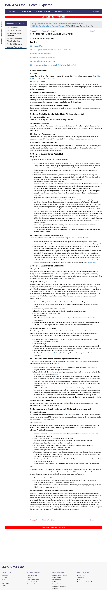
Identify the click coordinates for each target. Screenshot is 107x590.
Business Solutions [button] (42, 11)
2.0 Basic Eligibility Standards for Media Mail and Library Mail (50, 50)
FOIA (78, 579)
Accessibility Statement (83, 584)
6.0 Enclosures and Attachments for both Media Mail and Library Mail (53, 65)
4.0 (74, 145)
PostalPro (54, 588)
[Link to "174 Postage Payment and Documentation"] (92, 31)
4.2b (99, 244)
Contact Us (5, 575)
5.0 (90, 145)
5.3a (54, 353)
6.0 (59, 363)
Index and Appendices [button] (14, 47)
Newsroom (30, 577)
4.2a (82, 248)
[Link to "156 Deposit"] (33, 31)
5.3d (63, 353)
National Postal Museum (58, 584)
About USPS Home (32, 575)
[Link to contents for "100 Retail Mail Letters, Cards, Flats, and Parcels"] (45, 31)
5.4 (80, 415)
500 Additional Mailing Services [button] (14, 34)
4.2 (65, 415)
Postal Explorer (40, 4)
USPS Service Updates (33, 579)
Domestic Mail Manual (15, 23)
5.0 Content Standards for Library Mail (42, 61)
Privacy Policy (81, 575)
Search (97, 11)
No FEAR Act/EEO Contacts (84, 582)
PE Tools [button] (12, 11)
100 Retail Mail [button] (12, 27)
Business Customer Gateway (60, 575)
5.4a (55, 374)
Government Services (33, 584)
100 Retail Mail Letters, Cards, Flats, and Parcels (47, 26)
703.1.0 (79, 274)
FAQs (3, 579)
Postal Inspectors (56, 577)
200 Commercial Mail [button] (14, 30)
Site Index (4, 577)
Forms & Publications (33, 582)
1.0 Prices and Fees (36, 46)
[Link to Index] (53, 31)
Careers (4, 585)
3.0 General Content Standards (40, 53)
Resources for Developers (59, 586)
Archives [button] (58, 11)
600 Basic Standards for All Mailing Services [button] (15, 39)
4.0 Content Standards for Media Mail (42, 57)
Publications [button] (26, 11)
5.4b (68, 369)
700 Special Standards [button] (14, 44)
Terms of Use (80, 577)
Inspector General (57, 579)
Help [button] (68, 11)
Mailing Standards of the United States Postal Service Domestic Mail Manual (56, 23)
